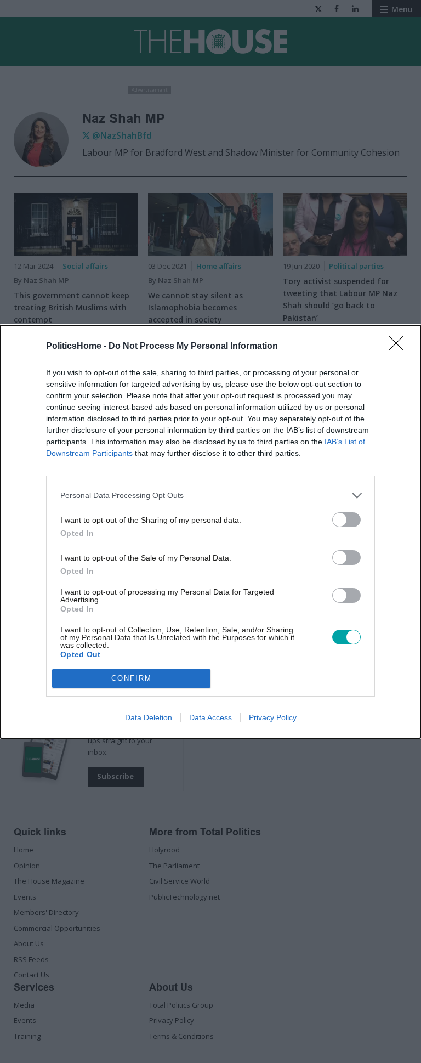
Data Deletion (148, 717)
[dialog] (210, 531)
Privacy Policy (273, 717)
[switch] (346, 519)
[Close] (399, 346)
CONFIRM (131, 678)
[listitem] (210, 495)
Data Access (210, 717)
